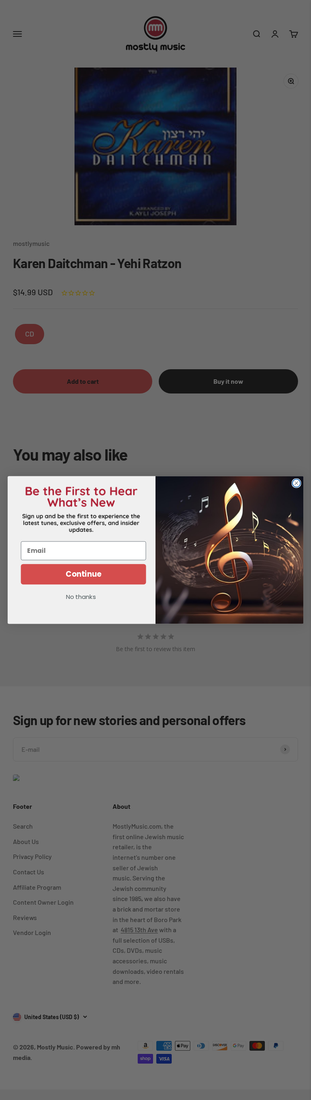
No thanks (81, 597)
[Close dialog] (296, 483)
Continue (84, 574)
